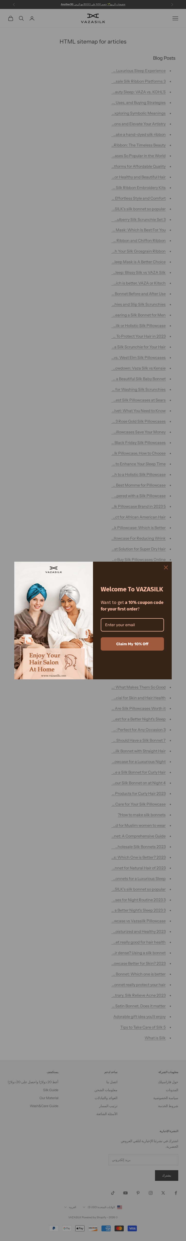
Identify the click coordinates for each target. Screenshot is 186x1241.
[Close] (166, 567)
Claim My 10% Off (132, 644)
